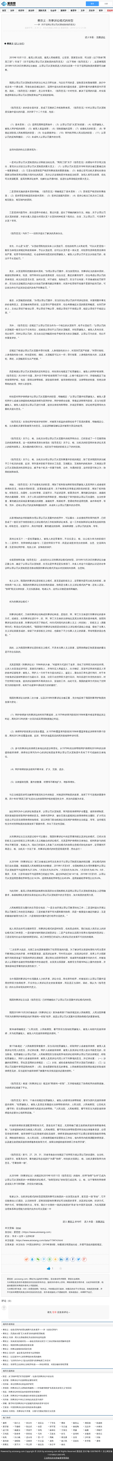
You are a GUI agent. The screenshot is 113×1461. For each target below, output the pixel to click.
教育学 (73, 10)
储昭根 (17, 1440)
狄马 (63, 1433)
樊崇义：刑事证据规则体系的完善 (17, 1349)
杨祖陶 (76, 1426)
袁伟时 (76, 1433)
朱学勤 (88, 1440)
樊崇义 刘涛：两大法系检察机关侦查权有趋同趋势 (24, 1337)
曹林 (63, 1423)
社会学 (53, 10)
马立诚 (64, 1426)
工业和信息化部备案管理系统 (56, 1458)
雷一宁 (41, 1437)
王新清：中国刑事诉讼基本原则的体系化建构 (22, 1407)
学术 (14, 1236)
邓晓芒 (99, 1430)
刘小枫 (17, 1437)
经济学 (21, 10)
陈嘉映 (99, 1423)
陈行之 (17, 1423)
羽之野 (29, 1444)
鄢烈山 (76, 1423)
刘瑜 (98, 1437)
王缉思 (6, 1433)
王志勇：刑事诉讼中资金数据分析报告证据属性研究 (25, 1395)
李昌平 (29, 1430)
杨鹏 (87, 1430)
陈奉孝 (17, 1433)
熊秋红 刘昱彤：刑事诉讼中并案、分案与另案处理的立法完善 (29, 1411)
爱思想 (9, 4)
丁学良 (52, 1423)
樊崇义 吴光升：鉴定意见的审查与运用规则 (21, 1352)
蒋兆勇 (64, 1437)
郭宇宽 (52, 1426)
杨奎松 (52, 1430)
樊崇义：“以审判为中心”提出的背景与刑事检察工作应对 (26, 1360)
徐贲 (40, 1426)
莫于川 (17, 1444)
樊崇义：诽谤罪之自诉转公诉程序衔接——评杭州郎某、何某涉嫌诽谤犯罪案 (35, 1364)
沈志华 (88, 1426)
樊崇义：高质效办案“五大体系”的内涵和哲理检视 (24, 1333)
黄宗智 (6, 1426)
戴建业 (17, 1430)
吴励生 (76, 1440)
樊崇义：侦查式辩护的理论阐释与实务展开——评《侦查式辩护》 (31, 1329)
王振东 (52, 1433)
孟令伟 (29, 1437)
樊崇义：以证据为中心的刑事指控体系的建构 (22, 1356)
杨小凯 (64, 1440)
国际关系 (42, 10)
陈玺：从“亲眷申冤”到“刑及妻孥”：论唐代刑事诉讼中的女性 (28, 1376)
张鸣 (40, 1430)
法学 (12, 10)
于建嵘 (17, 1426)
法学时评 (30, 1236)
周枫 (51, 1437)
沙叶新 (88, 1437)
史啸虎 (88, 1433)
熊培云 (99, 1433)
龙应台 (41, 1423)
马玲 (40, 1433)
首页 (4, 10)
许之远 (41, 1440)
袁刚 (51, 1440)
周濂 (75, 1430)
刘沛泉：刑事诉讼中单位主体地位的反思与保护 (23, 1399)
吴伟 (75, 1437)
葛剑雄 (6, 1440)
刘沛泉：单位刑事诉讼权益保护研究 (18, 1384)
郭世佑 (29, 1433)
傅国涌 (88, 1423)
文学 (83, 10)
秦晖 (5, 1423)
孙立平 (52, 1444)
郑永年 (29, 1423)
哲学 (101, 10)
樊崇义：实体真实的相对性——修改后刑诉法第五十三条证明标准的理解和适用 (36, 1341)
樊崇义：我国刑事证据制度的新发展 (18, 1345)
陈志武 (29, 1426)
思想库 (110, 10)
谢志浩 (41, 1444)
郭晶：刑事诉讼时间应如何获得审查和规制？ (22, 1391)
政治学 (31, 10)
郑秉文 (6, 1444)
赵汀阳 (6, 1430)
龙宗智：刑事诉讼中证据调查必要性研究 (20, 1380)
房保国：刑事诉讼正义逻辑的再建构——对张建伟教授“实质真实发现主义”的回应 (37, 1388)
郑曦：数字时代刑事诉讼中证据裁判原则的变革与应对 (26, 1403)
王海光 (64, 1430)
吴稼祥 (29, 1440)
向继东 (99, 1426)
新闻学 (63, 10)
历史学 (92, 10)
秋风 (5, 1437)
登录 (54, 1312)
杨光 (63, 1444)
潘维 (98, 1440)
